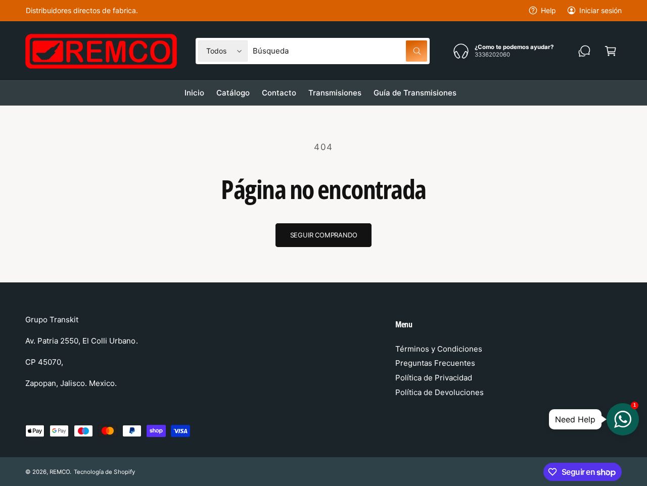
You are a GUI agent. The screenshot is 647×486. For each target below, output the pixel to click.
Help (548, 10)
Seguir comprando (323, 235)
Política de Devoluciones (439, 392)
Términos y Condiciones (438, 349)
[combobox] (340, 51)
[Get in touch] (584, 51)
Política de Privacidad (433, 377)
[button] (610, 51)
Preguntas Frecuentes (435, 363)
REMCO (60, 471)
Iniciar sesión (600, 10)
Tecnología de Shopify (104, 471)
